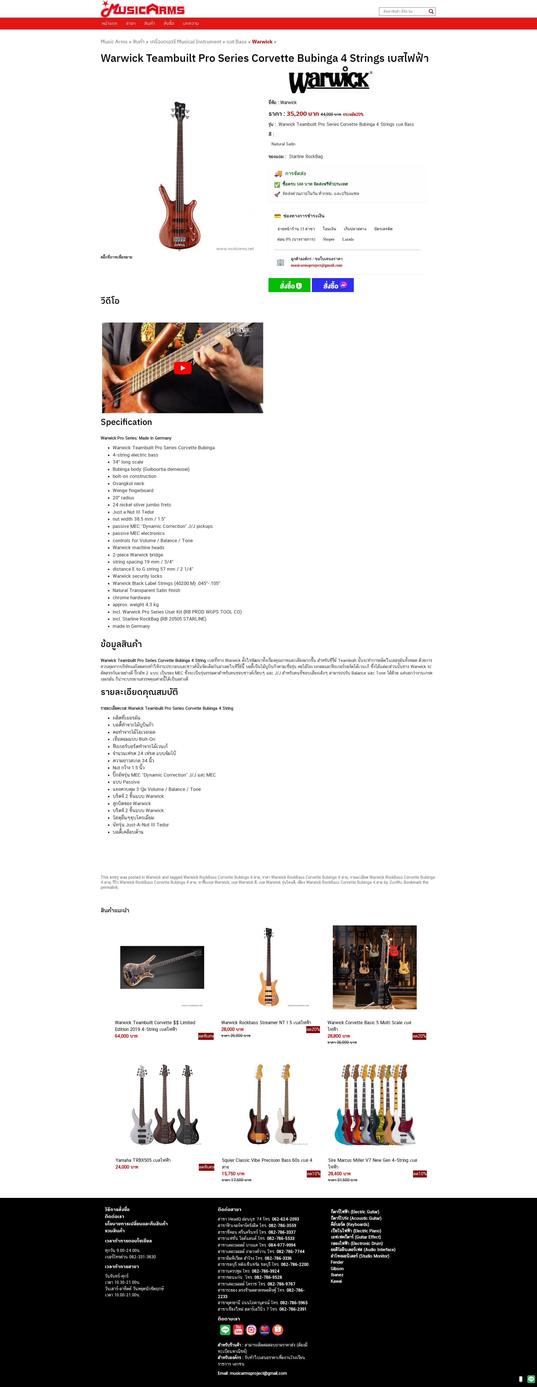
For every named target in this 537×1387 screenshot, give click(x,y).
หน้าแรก (109, 23)
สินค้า (149, 23)
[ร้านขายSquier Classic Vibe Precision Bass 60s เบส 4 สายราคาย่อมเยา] (268, 1105)
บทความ (191, 23)
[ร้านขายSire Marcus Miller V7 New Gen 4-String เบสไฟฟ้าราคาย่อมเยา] (375, 1105)
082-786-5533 (281, 1238)
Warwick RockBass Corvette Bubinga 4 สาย (221, 877)
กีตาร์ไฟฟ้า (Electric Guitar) (355, 1211)
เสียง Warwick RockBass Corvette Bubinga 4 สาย (340, 882)
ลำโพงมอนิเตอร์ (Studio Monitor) (360, 1256)
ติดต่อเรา (114, 1216)
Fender (337, 1262)
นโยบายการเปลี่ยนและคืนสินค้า (136, 1224)
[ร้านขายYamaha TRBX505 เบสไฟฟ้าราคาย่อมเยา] (162, 1105)
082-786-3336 (278, 1258)
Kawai (336, 1281)
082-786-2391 (293, 1309)
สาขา (131, 23)
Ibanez (337, 1274)
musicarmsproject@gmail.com (316, 265)
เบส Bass (237, 41)
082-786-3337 (282, 1232)
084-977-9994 (282, 1245)
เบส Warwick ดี (244, 882)
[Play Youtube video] (182, 368)
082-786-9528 (268, 1277)
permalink (109, 887)
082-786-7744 (291, 1251)
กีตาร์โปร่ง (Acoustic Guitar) (356, 1218)
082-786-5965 (294, 1302)
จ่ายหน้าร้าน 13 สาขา (296, 229)
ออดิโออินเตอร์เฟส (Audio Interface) (363, 1249)
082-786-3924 (265, 1271)
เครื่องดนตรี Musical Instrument (185, 41)
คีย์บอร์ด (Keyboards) (350, 1224)
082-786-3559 (282, 1225)
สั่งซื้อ (169, 23)
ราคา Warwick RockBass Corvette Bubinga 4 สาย (305, 877)
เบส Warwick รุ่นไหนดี (277, 882)
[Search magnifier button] (431, 11)
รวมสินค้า (115, 1231)
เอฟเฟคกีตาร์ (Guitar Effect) (356, 1237)
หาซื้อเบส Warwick (213, 882)
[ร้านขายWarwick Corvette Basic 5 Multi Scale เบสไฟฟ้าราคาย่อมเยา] (374, 967)
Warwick (262, 41)
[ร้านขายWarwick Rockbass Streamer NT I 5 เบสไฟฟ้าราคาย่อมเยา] (268, 967)
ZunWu (395, 882)
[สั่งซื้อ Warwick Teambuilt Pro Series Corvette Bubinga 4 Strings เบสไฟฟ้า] (289, 286)
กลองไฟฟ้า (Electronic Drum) (357, 1243)
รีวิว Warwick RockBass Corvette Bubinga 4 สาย (154, 882)
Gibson (337, 1268)
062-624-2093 (285, 1219)
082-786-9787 (281, 1284)
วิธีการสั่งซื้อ (117, 1209)
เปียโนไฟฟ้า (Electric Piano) (356, 1230)
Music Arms (114, 41)
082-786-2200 (294, 1264)
